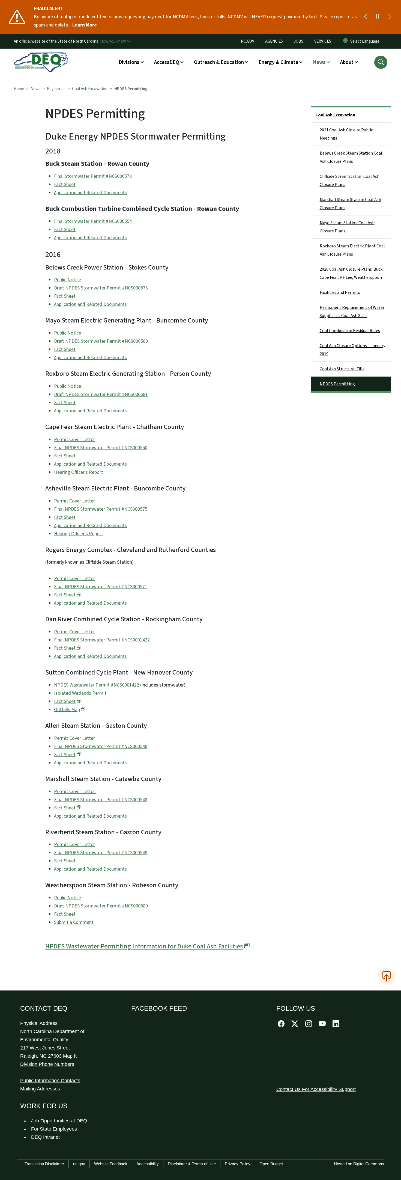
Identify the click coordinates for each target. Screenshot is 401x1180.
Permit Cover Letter (74, 439)
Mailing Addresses (40, 1089)
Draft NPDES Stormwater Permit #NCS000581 (101, 394)
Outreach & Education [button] (219, 62)
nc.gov (79, 1163)
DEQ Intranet (45, 1137)
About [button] (347, 62)
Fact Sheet (65, 184)
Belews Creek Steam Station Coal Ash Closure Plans (351, 157)
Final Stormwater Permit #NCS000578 (93, 176)
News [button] (319, 62)
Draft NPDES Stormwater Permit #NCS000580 (101, 341)
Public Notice (67, 279)
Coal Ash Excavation (89, 89)
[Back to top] (387, 976)
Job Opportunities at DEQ (59, 1120)
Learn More (84, 25)
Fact (65, 595)
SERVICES (322, 41)
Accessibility (147, 1163)
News (35, 89)
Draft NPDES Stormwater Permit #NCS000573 (101, 288)
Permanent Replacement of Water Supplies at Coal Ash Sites (352, 311)
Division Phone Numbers (47, 1064)
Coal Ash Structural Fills (342, 369)
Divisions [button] (129, 62)
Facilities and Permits (340, 292)
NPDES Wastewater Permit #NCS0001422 (96, 685)
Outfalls (67, 709)
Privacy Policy (237, 1163)
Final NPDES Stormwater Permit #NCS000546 (100, 746)
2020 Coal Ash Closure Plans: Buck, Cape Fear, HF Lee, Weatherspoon (352, 273)
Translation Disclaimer (44, 1163)
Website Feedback (110, 1163)
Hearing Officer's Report (78, 472)
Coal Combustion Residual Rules (350, 331)
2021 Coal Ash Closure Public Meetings (346, 134)
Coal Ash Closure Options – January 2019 (352, 350)
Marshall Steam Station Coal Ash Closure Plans (350, 204)
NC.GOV (247, 41)
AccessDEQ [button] (166, 62)
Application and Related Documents (90, 192)
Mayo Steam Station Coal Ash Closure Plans (347, 227)
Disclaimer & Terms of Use (192, 1163)
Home (19, 89)
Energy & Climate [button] (278, 62)
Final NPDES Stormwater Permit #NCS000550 (100, 447)
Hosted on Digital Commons (359, 1163)
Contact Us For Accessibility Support (316, 1089)
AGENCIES (274, 41)
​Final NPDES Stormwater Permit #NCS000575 (100, 509)
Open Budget (271, 1163)
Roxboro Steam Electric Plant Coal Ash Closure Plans (352, 250)
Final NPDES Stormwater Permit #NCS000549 (100, 852)
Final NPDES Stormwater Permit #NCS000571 (100, 586)
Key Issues (56, 89)
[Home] (41, 56)
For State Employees (54, 1129)
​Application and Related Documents (90, 816)
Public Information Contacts (50, 1080)
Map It (70, 1056)
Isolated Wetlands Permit (80, 693)
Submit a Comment (74, 922)
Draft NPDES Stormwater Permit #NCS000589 (101, 906)
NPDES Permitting (337, 384)
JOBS (298, 41)
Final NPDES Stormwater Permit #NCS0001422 (102, 640)
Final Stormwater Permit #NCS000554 (93, 221)
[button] (380, 62)
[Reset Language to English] (345, 41)
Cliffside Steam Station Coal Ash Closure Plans (349, 180)
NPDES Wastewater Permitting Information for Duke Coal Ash (144, 946)
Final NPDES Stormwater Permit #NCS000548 (100, 799)
